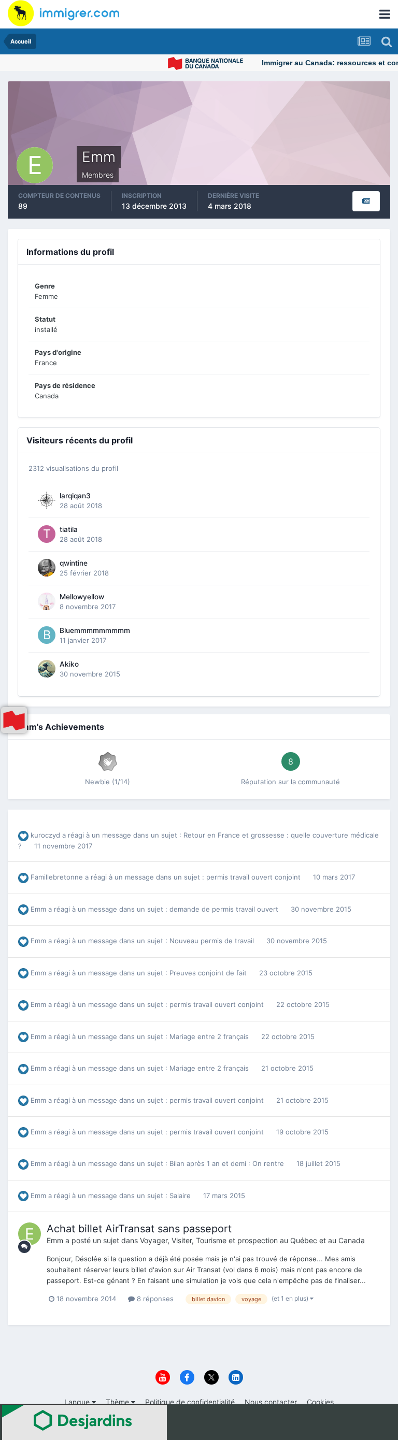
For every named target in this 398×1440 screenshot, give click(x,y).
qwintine (74, 563)
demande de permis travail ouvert (224, 909)
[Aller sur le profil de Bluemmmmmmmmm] (46, 635)
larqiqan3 (75, 496)
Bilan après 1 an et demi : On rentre (227, 1163)
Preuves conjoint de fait (209, 973)
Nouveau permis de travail (212, 941)
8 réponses (154, 1298)
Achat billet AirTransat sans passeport (139, 1228)
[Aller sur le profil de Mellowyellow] (46, 601)
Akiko (69, 664)
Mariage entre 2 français (210, 1036)
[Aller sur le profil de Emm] (29, 1233)
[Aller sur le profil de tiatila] (46, 534)
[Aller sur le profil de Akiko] (46, 669)
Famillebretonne (57, 877)
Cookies (320, 1402)
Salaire (181, 1195)
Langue (78, 1402)
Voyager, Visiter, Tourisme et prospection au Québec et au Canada (252, 1240)
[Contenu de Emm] (366, 201)
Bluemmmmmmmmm (95, 630)
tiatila (69, 529)
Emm (38, 909)
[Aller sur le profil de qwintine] (46, 568)
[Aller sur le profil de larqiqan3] (46, 500)
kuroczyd (45, 835)
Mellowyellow (82, 597)
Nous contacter (271, 1402)
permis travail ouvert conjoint (254, 877)
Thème (118, 1402)
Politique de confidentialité (190, 1402)
